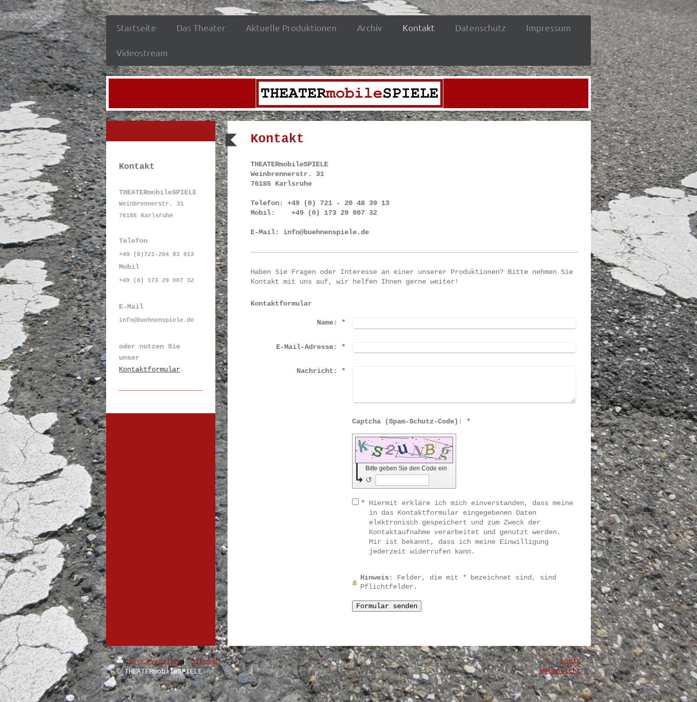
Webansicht (560, 671)
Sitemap (205, 661)
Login (570, 661)
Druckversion (154, 661)
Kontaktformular (149, 369)
